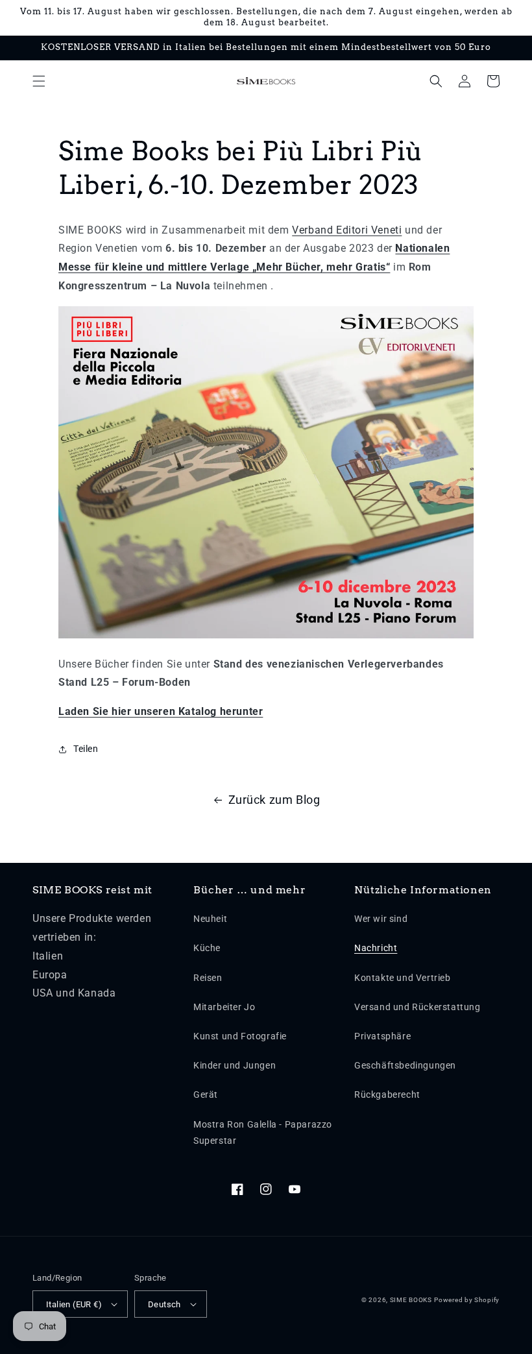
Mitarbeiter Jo (224, 1007)
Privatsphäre (382, 1036)
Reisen (208, 978)
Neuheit (210, 918)
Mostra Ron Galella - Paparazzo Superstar (262, 1132)
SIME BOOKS (411, 1299)
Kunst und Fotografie (240, 1036)
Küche (207, 948)
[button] (39, 81)
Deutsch (164, 1304)
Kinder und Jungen (234, 1065)
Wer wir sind (380, 918)
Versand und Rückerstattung (417, 1007)
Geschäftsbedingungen (405, 1065)
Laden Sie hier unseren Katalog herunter (160, 711)
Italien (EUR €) (74, 1304)
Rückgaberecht (387, 1094)
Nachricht (375, 948)
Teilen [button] (86, 748)
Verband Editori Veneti (347, 230)
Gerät (205, 1094)
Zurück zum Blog (274, 799)
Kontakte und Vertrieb (402, 978)
